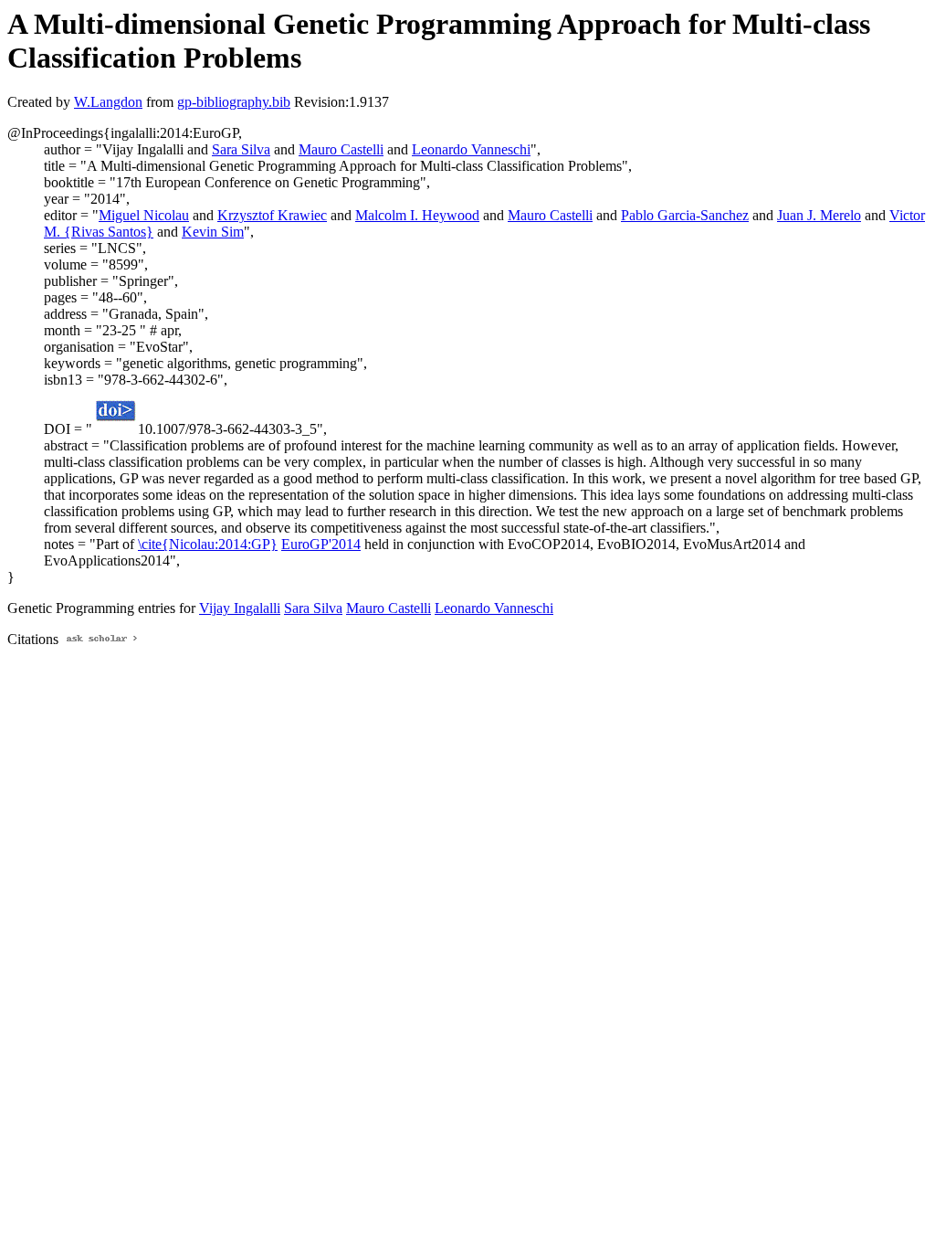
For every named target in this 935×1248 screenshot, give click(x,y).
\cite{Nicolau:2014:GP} (208, 544)
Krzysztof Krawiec (272, 215)
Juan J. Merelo (819, 215)
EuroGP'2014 (321, 544)
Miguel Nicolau (144, 215)
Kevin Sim (213, 231)
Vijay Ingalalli (239, 608)
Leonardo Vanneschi (471, 149)
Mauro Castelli (341, 149)
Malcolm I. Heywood (417, 215)
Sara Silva (241, 149)
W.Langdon (108, 102)
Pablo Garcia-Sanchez (685, 215)
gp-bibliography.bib (233, 102)
